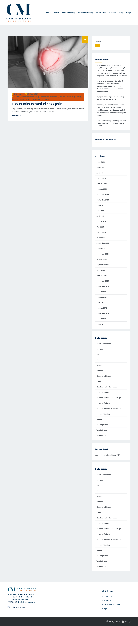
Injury (37, 97)
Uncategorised (102, 425)
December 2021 (102, 254)
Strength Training (43, 99)
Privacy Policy (109, 600)
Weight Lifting (101, 430)
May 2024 (100, 227)
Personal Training (85, 12)
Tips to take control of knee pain (37, 104)
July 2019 (100, 303)
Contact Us (108, 596)
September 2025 (102, 200)
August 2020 (101, 292)
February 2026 (102, 184)
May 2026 (100, 167)
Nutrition (112, 12)
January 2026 (101, 189)
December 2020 (102, 281)
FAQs (128, 12)
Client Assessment (103, 344)
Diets (98, 360)
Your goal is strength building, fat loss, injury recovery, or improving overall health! (111, 123)
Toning (99, 419)
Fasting (99, 365)
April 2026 (100, 173)
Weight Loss (101, 436)
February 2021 (102, 276)
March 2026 (101, 178)
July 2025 (100, 205)
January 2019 (101, 308)
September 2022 (102, 243)
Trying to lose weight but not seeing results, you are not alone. (110, 98)
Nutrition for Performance (49, 97)
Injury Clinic (101, 12)
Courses (17, 97)
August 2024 (101, 222)
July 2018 (100, 324)
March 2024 (101, 232)
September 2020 (102, 286)
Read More (16, 115)
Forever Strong (68, 12)
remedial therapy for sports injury (24, 99)
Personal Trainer (102, 392)
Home (48, 12)
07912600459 (12, 602)
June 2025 (100, 211)
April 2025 (100, 216)
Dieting (99, 354)
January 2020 (101, 297)
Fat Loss (99, 371)
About (56, 12)
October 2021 (101, 259)
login (105, 609)
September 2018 (102, 313)
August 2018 (101, 319)
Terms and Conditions (112, 605)
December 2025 (102, 195)
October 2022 (101, 238)
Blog (121, 12)
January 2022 (101, 249)
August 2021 (101, 270)
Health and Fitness (28, 97)
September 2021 (102, 265)
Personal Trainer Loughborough (70, 97)
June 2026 (100, 162)
